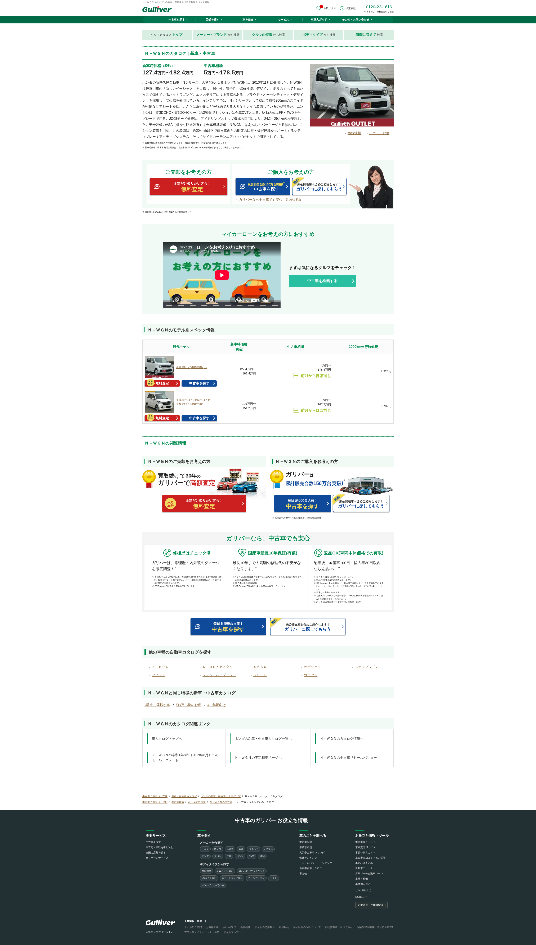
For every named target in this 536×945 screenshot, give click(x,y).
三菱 (229, 856)
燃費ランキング (308, 857)
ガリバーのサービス (157, 857)
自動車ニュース (364, 868)
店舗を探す (212, 19)
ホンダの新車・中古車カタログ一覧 (221, 796)
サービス (283, 19)
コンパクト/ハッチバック (252, 871)
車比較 (303, 873)
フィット (158, 675)
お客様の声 (212, 927)
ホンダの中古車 (197, 802)
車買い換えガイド (365, 852)
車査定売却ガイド (365, 847)
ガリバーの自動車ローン (369, 873)
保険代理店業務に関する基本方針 (375, 927)
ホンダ (217, 849)
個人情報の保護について (307, 927)
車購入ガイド (319, 19)
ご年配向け (217, 705)
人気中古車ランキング (312, 852)
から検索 (218, 34)
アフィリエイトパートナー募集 (201, 932)
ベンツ (240, 856)
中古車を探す (177, 19)
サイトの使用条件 (265, 927)
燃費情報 (354, 133)
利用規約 (284, 927)
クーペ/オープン (256, 878)
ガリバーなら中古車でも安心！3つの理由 (270, 199)
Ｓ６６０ (260, 667)
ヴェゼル (310, 675)
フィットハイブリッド (219, 675)
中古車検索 (177, 802)
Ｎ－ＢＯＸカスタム (217, 667)
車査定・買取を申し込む (159, 847)
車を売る (247, 19)
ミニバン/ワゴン (224, 871)
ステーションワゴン (232, 878)
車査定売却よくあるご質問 (370, 857)
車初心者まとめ (364, 863)
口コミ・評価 (379, 133)
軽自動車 (206, 871)
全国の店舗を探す (156, 852)
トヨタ (205, 849)
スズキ (230, 849)
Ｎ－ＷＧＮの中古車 (221, 802)
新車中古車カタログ (310, 868)
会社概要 (245, 927)
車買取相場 (305, 847)
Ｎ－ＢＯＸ (160, 667)
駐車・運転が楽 (158, 705)
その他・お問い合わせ (355, 19)
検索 (369, 34)
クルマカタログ (166, 34)
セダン (273, 878)
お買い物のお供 (189, 705)
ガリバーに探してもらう (319, 187)
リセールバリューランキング (315, 863)
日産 (241, 849)
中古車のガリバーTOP (155, 796)
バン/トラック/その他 (213, 885)
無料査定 (162, 383)
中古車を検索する (322, 281)
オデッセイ (312, 667)
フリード (260, 675)
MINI (262, 856)
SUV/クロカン (209, 878)
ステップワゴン (366, 667)
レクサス (268, 849)
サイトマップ (231, 932)
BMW (251, 856)
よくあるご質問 (193, 927)
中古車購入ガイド (365, 842)
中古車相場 (305, 842)
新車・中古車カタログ (184, 796)
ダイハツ (253, 849)
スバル (217, 856)
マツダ (205, 856)
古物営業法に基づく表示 (339, 927)
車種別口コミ (362, 883)
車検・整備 (361, 878)
